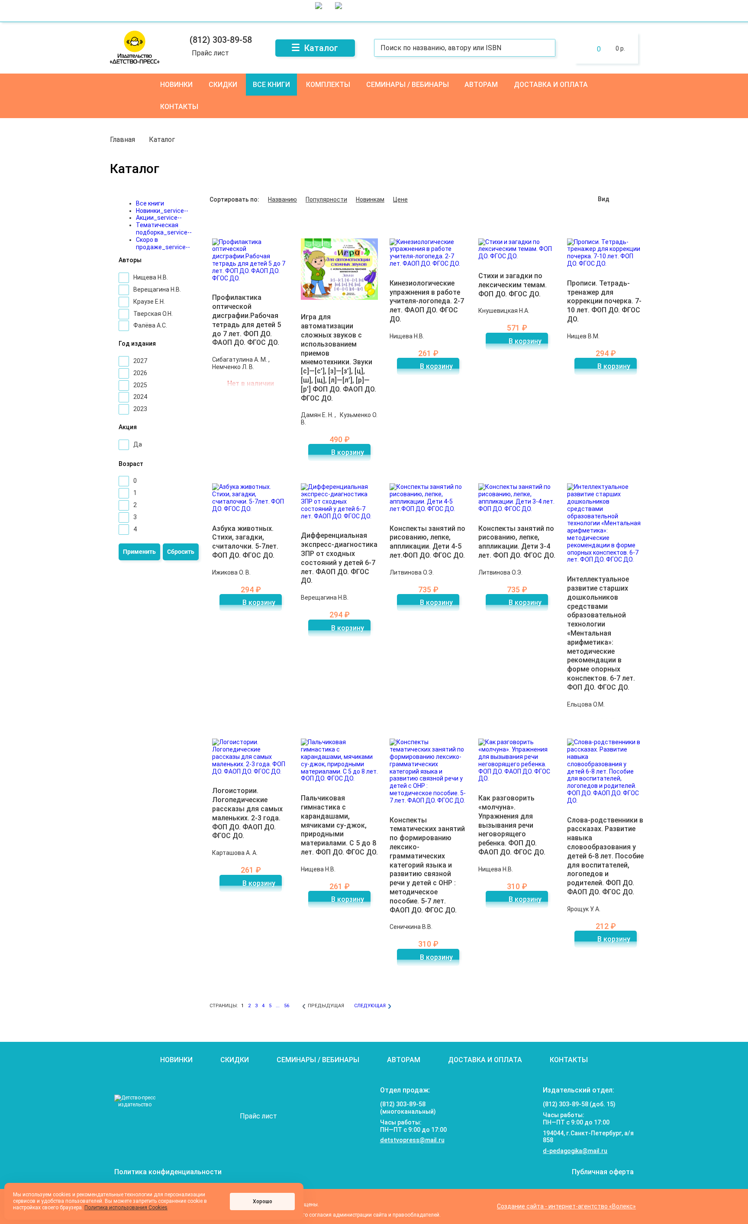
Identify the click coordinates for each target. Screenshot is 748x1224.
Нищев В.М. (583, 336)
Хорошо (262, 1201)
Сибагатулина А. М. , (241, 359)
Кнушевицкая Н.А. (503, 310)
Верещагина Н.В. (324, 597)
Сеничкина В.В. (411, 926)
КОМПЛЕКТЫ (328, 84)
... (278, 1006)
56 (286, 1006)
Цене (400, 199)
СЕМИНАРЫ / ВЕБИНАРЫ (407, 84)
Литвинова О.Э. (412, 572)
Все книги (271, 84)
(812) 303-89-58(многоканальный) (408, 1108)
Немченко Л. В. (233, 366)
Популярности (326, 199)
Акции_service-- (159, 217)
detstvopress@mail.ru (412, 1140)
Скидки (223, 84)
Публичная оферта (603, 1172)
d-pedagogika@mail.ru (575, 1150)
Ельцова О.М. (586, 704)
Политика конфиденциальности (168, 1172)
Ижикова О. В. (231, 572)
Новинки (176, 84)
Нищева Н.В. (407, 336)
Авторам (481, 84)
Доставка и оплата (551, 84)
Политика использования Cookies (126, 1208)
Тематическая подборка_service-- (164, 229)
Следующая (370, 1006)
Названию (282, 199)
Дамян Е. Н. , (319, 414)
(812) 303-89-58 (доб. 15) (579, 1104)
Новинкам (370, 199)
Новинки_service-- (162, 210)
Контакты (179, 107)
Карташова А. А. (235, 852)
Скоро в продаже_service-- (163, 243)
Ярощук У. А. (583, 909)
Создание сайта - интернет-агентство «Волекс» (566, 1206)
